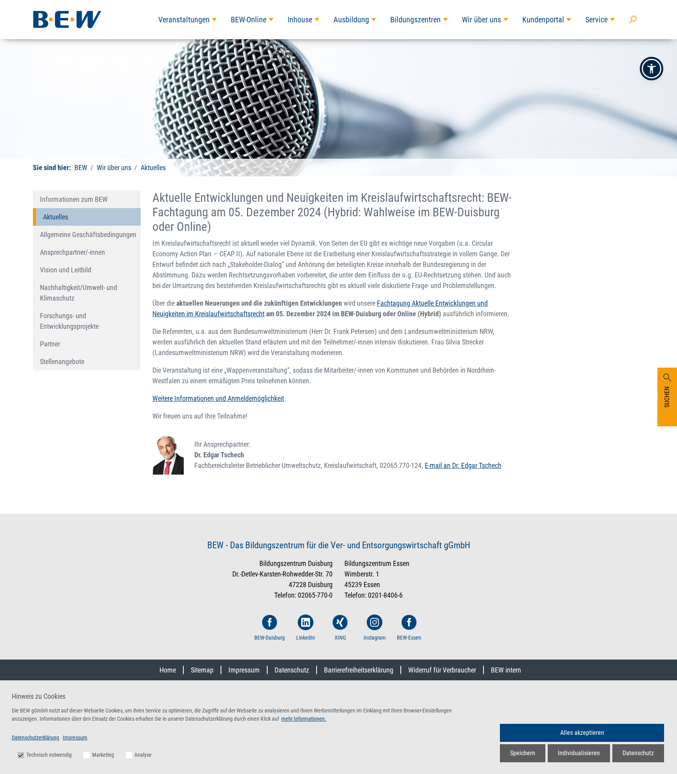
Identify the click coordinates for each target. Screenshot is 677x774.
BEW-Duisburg (269, 637)
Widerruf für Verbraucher (442, 670)
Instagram (375, 637)
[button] (651, 68)
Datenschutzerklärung (35, 737)
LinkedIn (305, 637)
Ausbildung (351, 19)
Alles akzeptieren (582, 732)
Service (596, 19)
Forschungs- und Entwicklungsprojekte (69, 321)
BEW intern (506, 670)
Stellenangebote (62, 361)
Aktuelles (152, 167)
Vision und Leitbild (65, 270)
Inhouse (300, 19)
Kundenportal (543, 19)
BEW (81, 167)
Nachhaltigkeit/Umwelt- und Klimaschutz (78, 292)
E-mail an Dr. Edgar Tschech (463, 465)
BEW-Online (248, 19)
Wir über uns (481, 19)
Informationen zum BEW (74, 199)
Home (167, 670)
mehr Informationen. (303, 719)
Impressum (244, 670)
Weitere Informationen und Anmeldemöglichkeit (218, 398)
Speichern (522, 753)
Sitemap (202, 670)
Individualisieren (579, 753)
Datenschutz (292, 670)
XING (340, 637)
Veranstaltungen (184, 19)
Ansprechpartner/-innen (72, 252)
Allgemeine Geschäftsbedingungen (88, 234)
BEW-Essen (409, 637)
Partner (50, 344)
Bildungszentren (415, 19)
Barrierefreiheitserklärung (358, 670)
